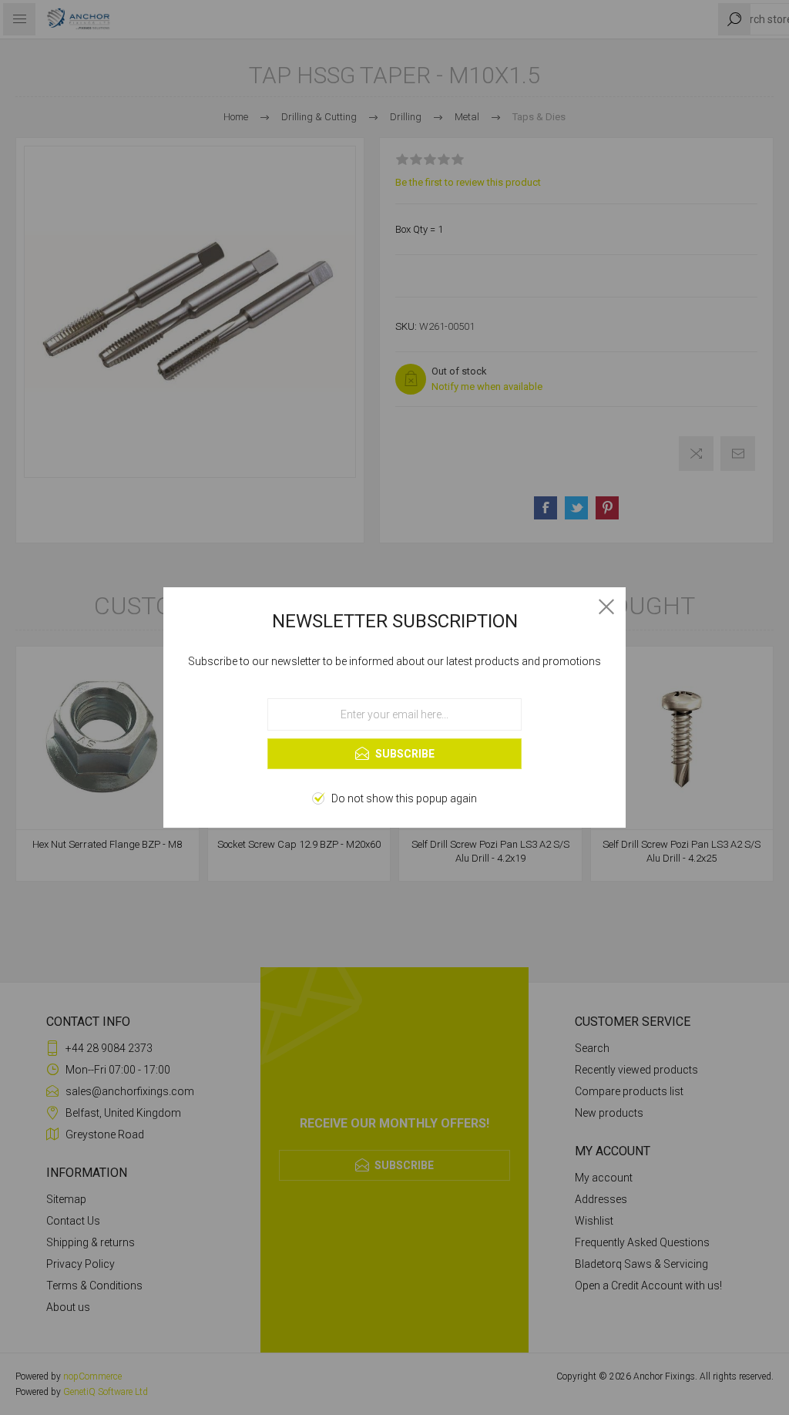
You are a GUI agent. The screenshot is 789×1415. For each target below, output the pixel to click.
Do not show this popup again (404, 798)
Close (606, 606)
